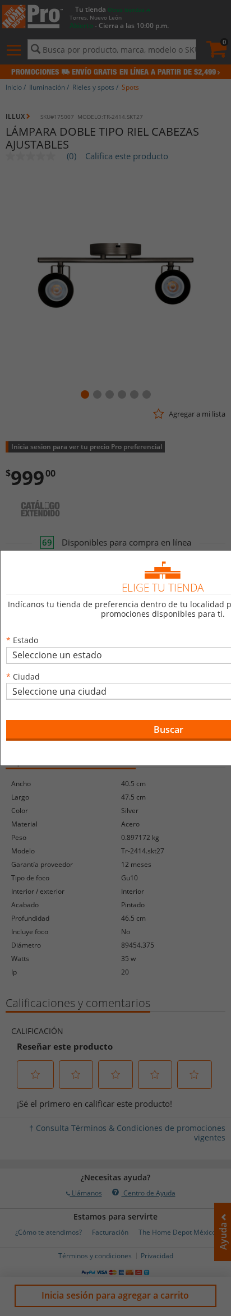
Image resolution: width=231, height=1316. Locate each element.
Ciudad (26, 676)
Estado (25, 640)
